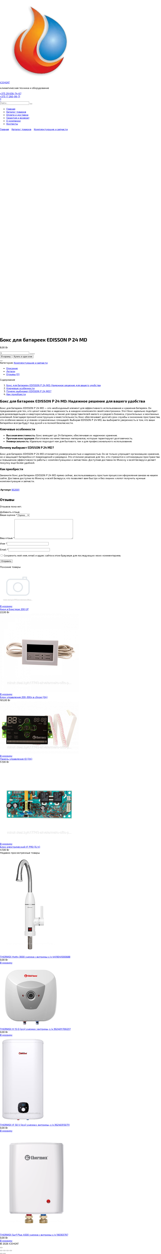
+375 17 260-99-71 (10, 96)
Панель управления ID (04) (16, 758)
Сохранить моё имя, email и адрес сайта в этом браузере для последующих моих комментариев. (62, 555)
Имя (3, 543)
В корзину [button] (6, 606)
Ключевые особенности (20, 388)
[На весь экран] (4, 1250)
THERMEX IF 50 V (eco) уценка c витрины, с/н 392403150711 (35, 1124)
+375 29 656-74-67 (10, 93)
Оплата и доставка (17, 114)
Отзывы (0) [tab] (12, 374)
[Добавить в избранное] (1, 360)
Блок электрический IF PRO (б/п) (20, 846)
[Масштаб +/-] (1, 1250)
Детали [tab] (10, 371)
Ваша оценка (8, 514)
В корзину (6, 356)
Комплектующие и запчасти (51, 129)
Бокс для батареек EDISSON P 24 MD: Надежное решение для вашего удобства (53, 385)
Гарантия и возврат (17, 117)
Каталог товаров (16, 111)
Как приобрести (16, 394)
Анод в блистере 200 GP (14, 609)
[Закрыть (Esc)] (10, 1250)
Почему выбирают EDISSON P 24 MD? (28, 391)
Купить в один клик (23, 356)
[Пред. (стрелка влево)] (1, 1253)
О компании (13, 120)
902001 (15, 489)
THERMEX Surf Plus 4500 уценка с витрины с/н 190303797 (34, 1234)
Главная (10, 108)
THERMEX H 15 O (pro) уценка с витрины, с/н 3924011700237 (35, 1028)
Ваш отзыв (7, 537)
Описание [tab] (12, 368)
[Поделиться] (7, 1250)
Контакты (12, 123)
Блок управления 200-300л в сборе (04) (23, 697)
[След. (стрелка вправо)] (4, 1253)
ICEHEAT (5, 82)
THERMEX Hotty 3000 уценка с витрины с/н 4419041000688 (35, 956)
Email (4, 549)
